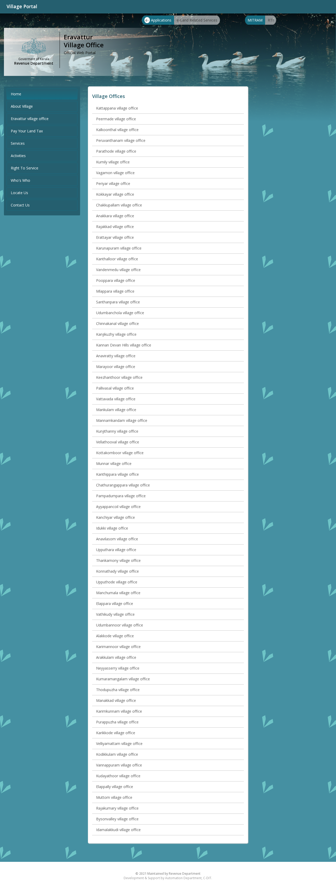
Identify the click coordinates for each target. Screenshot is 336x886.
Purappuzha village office (117, 721)
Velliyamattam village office (119, 743)
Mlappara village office (115, 291)
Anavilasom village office (117, 538)
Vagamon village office (115, 172)
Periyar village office (113, 183)
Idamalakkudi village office (118, 829)
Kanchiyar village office (115, 517)
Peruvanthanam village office (120, 140)
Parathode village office (116, 151)
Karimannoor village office (118, 646)
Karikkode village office (115, 732)
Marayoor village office (115, 366)
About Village (22, 106)
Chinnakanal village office (117, 323)
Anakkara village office (115, 215)
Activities (18, 155)
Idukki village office (112, 528)
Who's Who (20, 180)
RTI (271, 20)
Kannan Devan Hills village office (123, 345)
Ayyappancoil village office (118, 506)
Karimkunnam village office (119, 711)
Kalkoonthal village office (117, 129)
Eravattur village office (30, 118)
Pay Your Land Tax (27, 130)
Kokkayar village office (115, 194)
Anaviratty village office (115, 355)
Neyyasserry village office (117, 668)
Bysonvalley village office (117, 818)
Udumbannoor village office (119, 625)
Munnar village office (114, 463)
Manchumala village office (118, 592)
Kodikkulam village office (117, 754)
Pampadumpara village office (121, 495)
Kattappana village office (117, 108)
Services (18, 143)
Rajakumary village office (117, 808)
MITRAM (255, 20)
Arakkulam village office (116, 657)
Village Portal (22, 6)
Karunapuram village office (118, 248)
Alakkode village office (115, 635)
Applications (158, 20)
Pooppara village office (115, 280)
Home (16, 93)
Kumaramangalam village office (123, 678)
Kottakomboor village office (120, 452)
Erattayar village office (115, 237)
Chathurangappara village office (123, 485)
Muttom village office (114, 797)
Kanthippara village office (117, 474)
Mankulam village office (116, 409)
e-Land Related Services (197, 20)
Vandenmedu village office (118, 269)
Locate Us (19, 192)
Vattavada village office (115, 398)
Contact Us (20, 205)
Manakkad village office (116, 700)
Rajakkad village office (115, 226)
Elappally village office (114, 786)
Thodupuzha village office (118, 689)
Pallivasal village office (115, 388)
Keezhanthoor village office (119, 377)
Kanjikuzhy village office (116, 334)
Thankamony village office (118, 560)
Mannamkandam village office (121, 420)
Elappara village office (114, 603)
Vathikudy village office (115, 614)
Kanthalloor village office (117, 258)
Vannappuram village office (119, 765)
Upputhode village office (116, 581)
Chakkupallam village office (119, 205)
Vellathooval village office (117, 441)
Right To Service (24, 167)
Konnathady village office (117, 571)
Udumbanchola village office (120, 312)
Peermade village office (116, 118)
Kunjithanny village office (117, 431)
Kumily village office (113, 161)
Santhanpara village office (118, 301)
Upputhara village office (116, 549)
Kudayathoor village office (118, 775)
